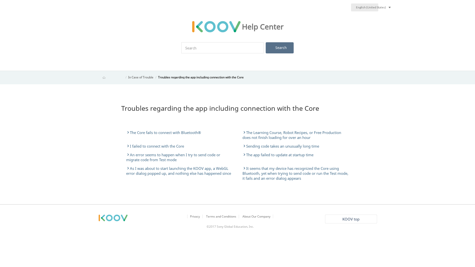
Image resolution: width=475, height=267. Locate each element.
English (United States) (367, 7)
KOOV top (350, 219)
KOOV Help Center (110, 77)
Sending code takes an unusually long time (282, 146)
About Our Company (256, 216)
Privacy (195, 216)
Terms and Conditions (221, 216)
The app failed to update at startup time (279, 154)
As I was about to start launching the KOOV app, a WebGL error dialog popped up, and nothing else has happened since (178, 171)
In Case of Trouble (140, 77)
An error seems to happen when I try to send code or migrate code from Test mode (173, 157)
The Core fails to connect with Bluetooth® (165, 132)
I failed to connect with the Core (157, 146)
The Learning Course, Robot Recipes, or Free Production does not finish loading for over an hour (291, 135)
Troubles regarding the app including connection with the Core (201, 77)
